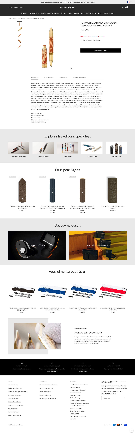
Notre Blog (73, 419)
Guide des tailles (49, 77)
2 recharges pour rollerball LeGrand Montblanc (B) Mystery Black (22, 309)
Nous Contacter (12, 408)
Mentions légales (75, 387)
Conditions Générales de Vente (79, 385)
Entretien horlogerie (45, 391)
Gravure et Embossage (14, 395)
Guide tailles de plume (76, 398)
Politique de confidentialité (77, 390)
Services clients (12, 385)
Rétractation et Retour (14, 402)
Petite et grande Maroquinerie (50, 13)
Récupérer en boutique (14, 415)
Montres (63, 13)
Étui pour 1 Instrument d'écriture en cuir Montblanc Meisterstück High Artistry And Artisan (52, 208)
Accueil (10, 18)
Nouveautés (24, 13)
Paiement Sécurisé (75, 392)
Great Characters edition (77, 411)
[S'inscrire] (124, 398)
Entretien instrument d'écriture (48, 385)
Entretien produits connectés (48, 398)
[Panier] (126, 7)
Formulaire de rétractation (15, 405)
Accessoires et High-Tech (76, 13)
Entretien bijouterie (45, 395)
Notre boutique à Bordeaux (78, 416)
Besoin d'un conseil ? (79, 77)
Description (34, 77)
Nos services (64, 77)
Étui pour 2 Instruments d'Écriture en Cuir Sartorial (113, 207)
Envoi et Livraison (13, 398)
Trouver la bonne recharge (77, 400)
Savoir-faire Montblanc (76, 406)
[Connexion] (122, 7)
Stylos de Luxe (34, 13)
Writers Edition (74, 413)
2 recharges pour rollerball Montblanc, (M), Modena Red (112, 309)
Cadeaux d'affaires (108, 13)
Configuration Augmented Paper (17, 391)
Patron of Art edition (76, 408)
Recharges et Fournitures (93, 13)
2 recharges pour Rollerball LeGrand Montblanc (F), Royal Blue (82, 309)
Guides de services (13, 412)
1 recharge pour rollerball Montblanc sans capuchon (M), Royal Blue (52, 309)
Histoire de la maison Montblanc (79, 403)
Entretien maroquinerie (46, 388)
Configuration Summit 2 (15, 388)
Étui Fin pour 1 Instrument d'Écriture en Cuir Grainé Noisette (22, 207)
